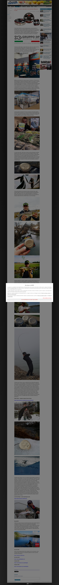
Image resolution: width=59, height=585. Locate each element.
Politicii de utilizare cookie (45, 293)
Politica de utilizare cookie (41, 295)
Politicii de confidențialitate (11, 294)
